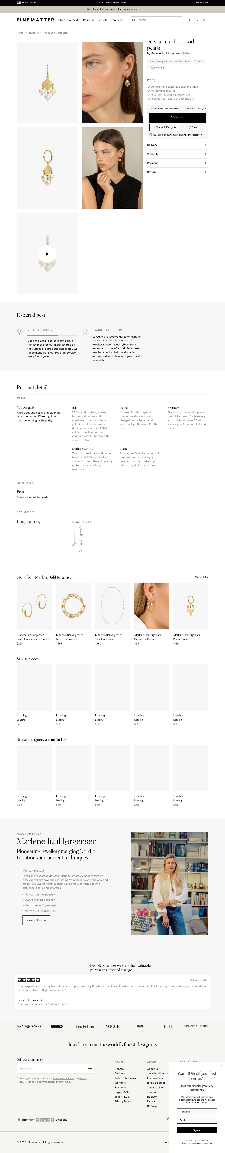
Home (20, 33)
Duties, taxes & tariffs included (112, 3)
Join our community (128, 9)
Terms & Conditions (63, 1078)
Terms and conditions (194, 1140)
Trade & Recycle (166, 127)
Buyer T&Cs (122, 1092)
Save (195, 127)
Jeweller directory (158, 1073)
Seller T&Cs (122, 1096)
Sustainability (155, 1087)
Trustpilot (63, 1004)
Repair (151, 1101)
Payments (121, 1087)
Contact (120, 1069)
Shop (61, 20)
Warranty (120, 1082)
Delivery (120, 1073)
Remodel (74, 20)
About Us (152, 1069)
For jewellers (202, 3)
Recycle (102, 20)
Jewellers (116, 20)
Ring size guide (156, 1082)
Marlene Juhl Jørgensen (54, 33)
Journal (151, 1092)
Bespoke (89, 20)
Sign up (197, 1130)
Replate (152, 1096)
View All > (201, 577)
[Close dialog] (222, 1065)
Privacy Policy (123, 1101)
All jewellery (32, 33)
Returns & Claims (125, 1078)
